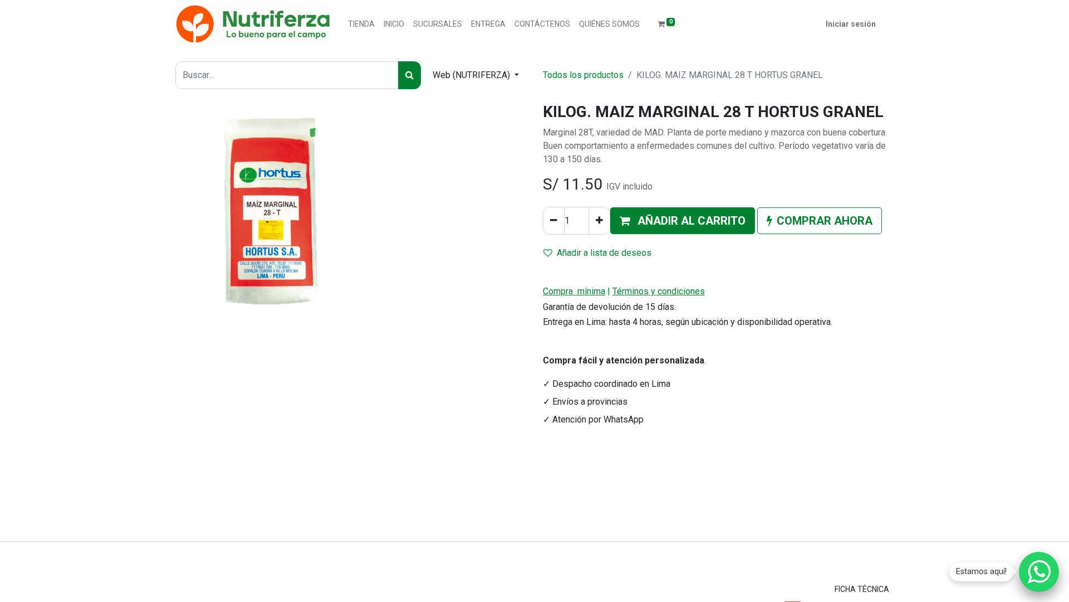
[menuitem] (361, 24)
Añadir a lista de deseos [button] (604, 252)
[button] (682, 220)
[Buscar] (409, 75)
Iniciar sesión (851, 24)
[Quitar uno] (554, 221)
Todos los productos (583, 75)
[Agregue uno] (599, 221)
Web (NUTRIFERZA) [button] (472, 75)
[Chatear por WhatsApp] (1039, 572)
